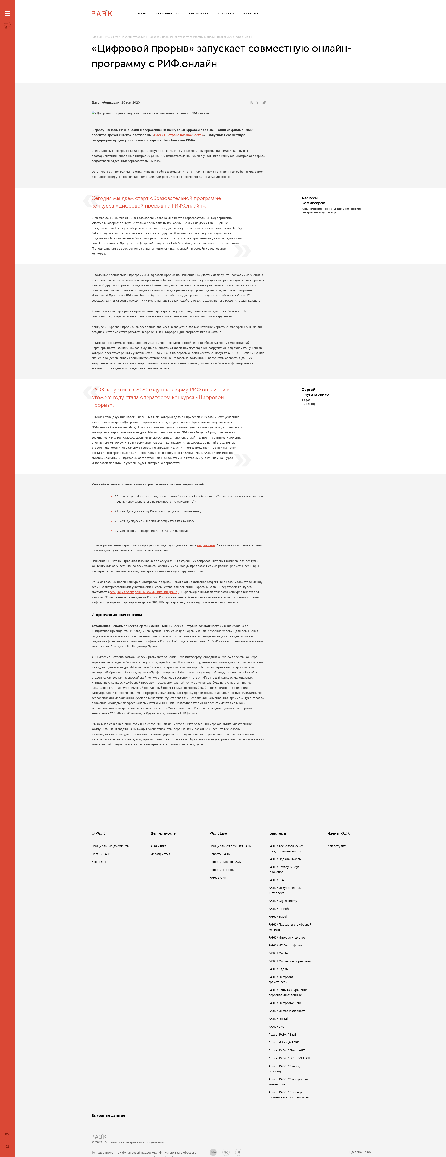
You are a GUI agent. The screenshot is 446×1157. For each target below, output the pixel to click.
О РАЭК (98, 833)
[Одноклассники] (258, 103)
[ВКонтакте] (252, 103)
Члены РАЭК (339, 833)
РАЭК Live (111, 37)
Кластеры (277, 833)
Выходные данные (108, 1116)
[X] (264, 103)
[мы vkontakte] (226, 1152)
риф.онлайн (206, 545)
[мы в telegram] (238, 1152)
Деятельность (163, 833)
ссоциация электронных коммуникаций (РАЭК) (144, 592)
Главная (97, 37)
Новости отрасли (132, 37)
